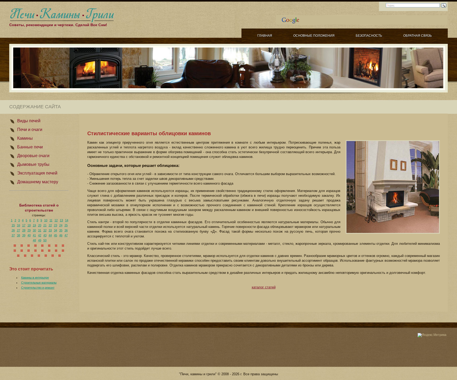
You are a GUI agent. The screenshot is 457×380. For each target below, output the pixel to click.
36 (66, 230)
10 (45, 220)
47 (66, 235)
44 (50, 235)
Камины (25, 138)
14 (66, 220)
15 (13, 225)
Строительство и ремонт (37, 287)
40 (29, 235)
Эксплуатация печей (37, 173)
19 (34, 225)
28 (23, 230)
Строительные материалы (39, 282)
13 (61, 220)
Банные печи (30, 147)
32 (45, 230)
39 (23, 235)
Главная (264, 35)
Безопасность (369, 35)
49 (39, 240)
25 (66, 225)
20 (39, 225)
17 (23, 225)
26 (13, 230)
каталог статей (264, 287)
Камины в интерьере (35, 277)
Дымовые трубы (33, 164)
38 (18, 235)
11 (50, 220)
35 (60, 230)
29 (29, 230)
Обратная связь (417, 35)
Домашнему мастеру (37, 182)
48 (34, 240)
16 (18, 225)
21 (45, 225)
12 (56, 220)
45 (55, 235)
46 (60, 235)
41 (34, 235)
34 (55, 230)
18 (29, 225)
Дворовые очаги (33, 155)
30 (34, 230)
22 (50, 225)
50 (45, 240)
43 (45, 235)
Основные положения (314, 35)
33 (50, 230)
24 (60, 225)
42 (39, 235)
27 (18, 230)
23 (55, 225)
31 (39, 230)
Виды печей (28, 121)
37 (13, 235)
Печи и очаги (29, 129)
